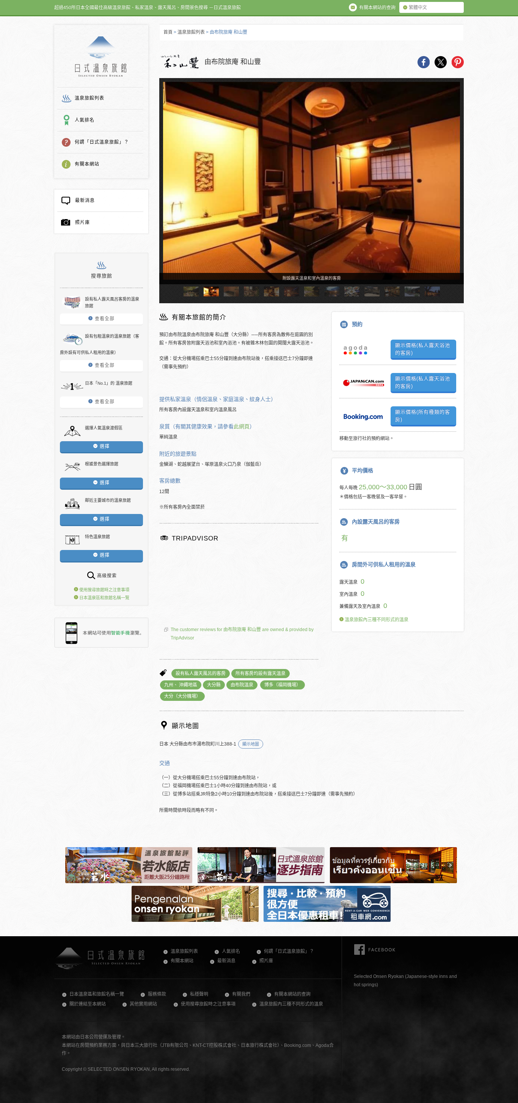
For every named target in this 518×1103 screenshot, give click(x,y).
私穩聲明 (199, 994)
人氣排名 (84, 120)
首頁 (168, 32)
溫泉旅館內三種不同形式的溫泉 (376, 619)
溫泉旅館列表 (89, 98)
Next (455, 188)
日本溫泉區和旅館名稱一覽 (103, 597)
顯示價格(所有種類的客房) (422, 415)
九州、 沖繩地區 (180, 685)
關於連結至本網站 (87, 1004)
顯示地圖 (250, 744)
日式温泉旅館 (100, 56)
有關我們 (241, 994)
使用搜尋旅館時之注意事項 (103, 590)
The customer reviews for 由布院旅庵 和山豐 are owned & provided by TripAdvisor (242, 634)
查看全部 (105, 318)
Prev (168, 188)
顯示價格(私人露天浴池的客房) (422, 349)
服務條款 (157, 994)
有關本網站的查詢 (292, 994)
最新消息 (85, 200)
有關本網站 (87, 164)
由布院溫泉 (242, 685)
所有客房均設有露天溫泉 (260, 673)
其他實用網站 (143, 1004)
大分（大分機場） (182, 696)
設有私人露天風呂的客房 (201, 673)
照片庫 (82, 222)
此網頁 (242, 426)
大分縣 (214, 685)
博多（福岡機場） (282, 685)
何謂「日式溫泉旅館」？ (102, 142)
